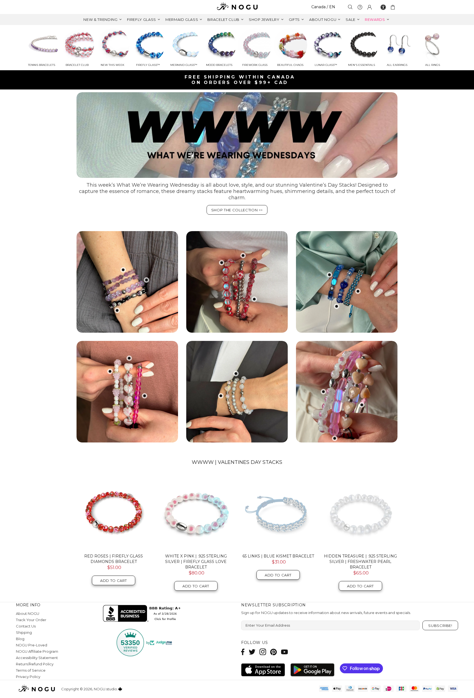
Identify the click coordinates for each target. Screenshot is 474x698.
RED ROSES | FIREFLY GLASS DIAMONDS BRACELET (113, 559)
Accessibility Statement (37, 657)
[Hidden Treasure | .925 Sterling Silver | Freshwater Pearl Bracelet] (360, 512)
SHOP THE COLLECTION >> (237, 210)
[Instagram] (262, 651)
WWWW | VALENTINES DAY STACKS (237, 462)
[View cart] (393, 7)
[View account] (369, 7)
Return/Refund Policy (34, 664)
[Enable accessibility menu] (383, 7)
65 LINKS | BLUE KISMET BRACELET (278, 556)
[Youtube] (284, 651)
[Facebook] (243, 651)
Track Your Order (31, 620)
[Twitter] (252, 651)
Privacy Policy (28, 676)
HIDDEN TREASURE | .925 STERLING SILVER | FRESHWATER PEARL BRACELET (360, 562)
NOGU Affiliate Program (37, 651)
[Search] (350, 7)
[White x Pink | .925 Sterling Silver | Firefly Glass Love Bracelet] (196, 512)
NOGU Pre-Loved (31, 645)
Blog (20, 639)
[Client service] (360, 7)
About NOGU (27, 613)
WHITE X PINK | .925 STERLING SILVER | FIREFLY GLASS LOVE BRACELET (196, 562)
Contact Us (26, 626)
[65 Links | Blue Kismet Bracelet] (278, 512)
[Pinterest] (273, 651)
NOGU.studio (237, 7)
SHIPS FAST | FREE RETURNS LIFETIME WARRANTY (239, 79)
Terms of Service (31, 670)
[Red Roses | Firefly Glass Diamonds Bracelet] (114, 512)
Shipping (24, 632)
